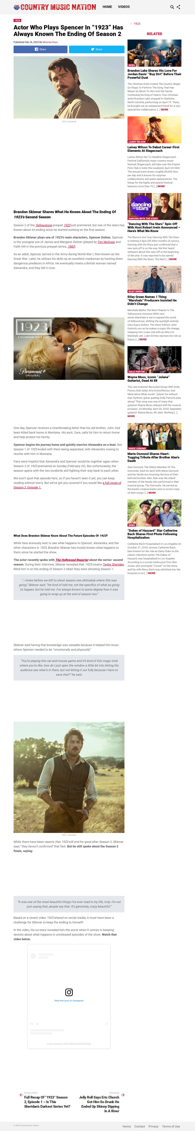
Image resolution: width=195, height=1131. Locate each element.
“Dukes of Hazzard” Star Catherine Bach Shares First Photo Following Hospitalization (152, 534)
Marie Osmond (137, 448)
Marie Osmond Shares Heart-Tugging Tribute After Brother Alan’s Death (153, 457)
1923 (17, 20)
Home (107, 7)
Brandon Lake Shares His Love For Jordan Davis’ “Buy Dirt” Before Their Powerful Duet (154, 74)
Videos (124, 7)
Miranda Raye (50, 42)
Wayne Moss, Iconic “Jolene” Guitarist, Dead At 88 (149, 378)
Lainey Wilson (137, 141)
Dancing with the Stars (143, 218)
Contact (139, 1126)
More (164, 109)
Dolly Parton (137, 371)
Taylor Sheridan (113, 564)
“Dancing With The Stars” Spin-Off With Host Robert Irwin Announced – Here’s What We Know (154, 227)
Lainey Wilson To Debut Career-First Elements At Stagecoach (153, 149)
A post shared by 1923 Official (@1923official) (69, 1043)
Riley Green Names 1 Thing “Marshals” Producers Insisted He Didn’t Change (152, 300)
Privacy (153, 1126)
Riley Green (135, 291)
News (132, 65)
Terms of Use (171, 1126)
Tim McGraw (106, 242)
